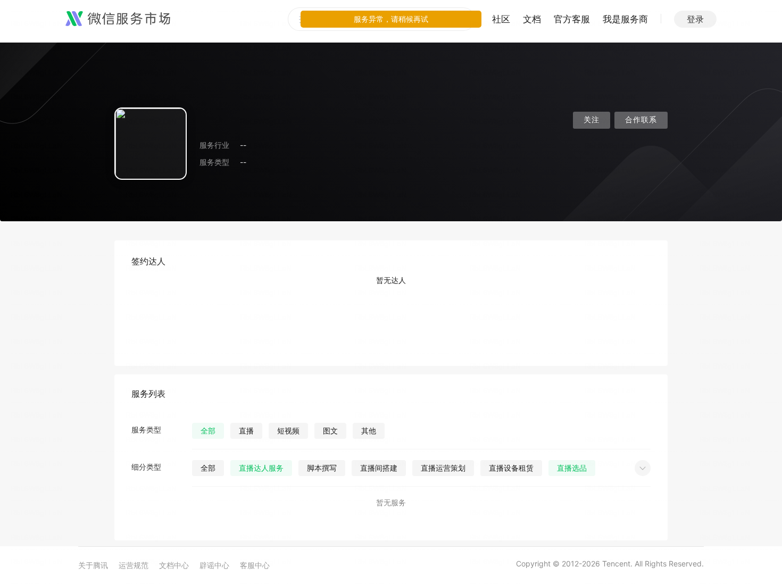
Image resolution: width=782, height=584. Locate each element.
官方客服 (572, 19)
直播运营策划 (443, 467)
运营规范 (133, 565)
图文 (330, 430)
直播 (246, 430)
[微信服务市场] (117, 19)
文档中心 (174, 565)
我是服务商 (625, 19)
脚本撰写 (322, 467)
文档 (532, 19)
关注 (592, 120)
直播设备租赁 (511, 467)
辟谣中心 (214, 565)
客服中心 (255, 565)
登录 (695, 19)
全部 (208, 430)
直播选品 (572, 467)
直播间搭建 (378, 467)
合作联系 (641, 120)
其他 (368, 430)
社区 (501, 19)
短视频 (288, 430)
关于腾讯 (93, 565)
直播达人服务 (261, 467)
